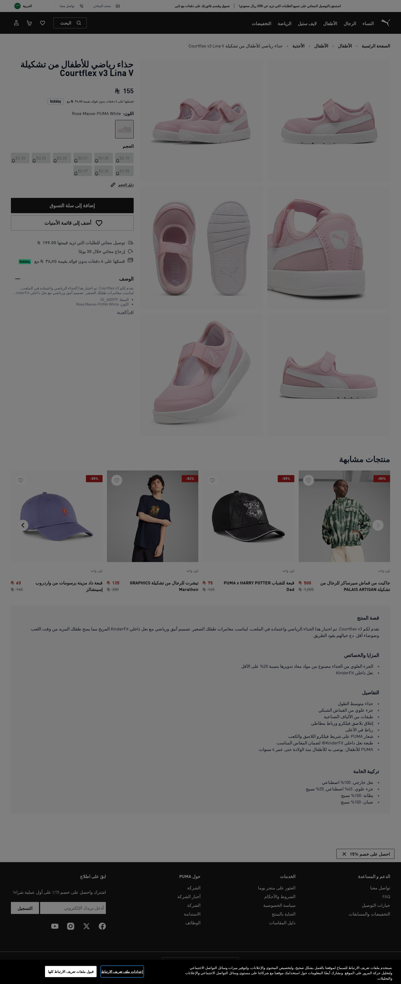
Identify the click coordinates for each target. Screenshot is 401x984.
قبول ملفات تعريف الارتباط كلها (71, 971)
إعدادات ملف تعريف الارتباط (122, 971)
